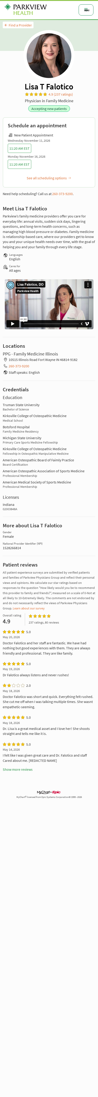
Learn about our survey (29, 608)
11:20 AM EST (19, 148)
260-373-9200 (62, 193)
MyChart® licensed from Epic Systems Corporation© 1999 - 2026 (49, 797)
